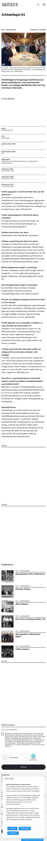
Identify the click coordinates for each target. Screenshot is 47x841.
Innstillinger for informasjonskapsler (32, 839)
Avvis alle (12, 828)
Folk (2, 30)
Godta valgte (25, 828)
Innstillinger (13, 833)
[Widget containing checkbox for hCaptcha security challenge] (19, 757)
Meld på (23, 767)
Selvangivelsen (11, 30)
